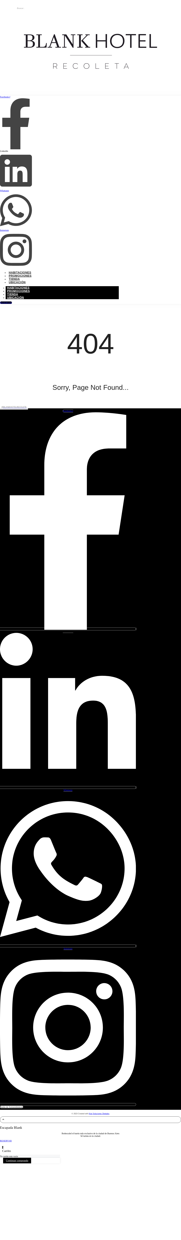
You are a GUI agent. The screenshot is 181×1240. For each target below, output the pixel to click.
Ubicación (17, 282)
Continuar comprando (17, 1160)
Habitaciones (20, 272)
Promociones (20, 275)
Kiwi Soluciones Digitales (99, 1114)
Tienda (14, 279)
